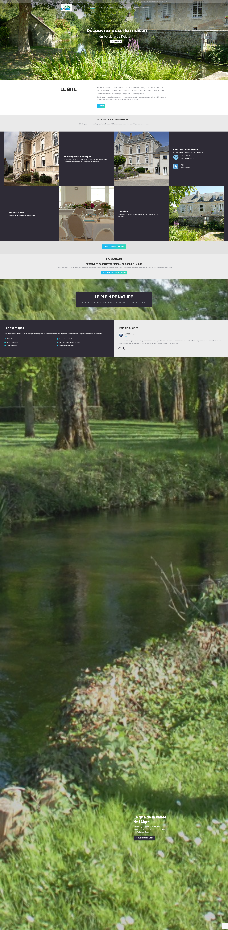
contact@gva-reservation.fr (156, 1)
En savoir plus (116, 41)
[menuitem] (93, 7)
